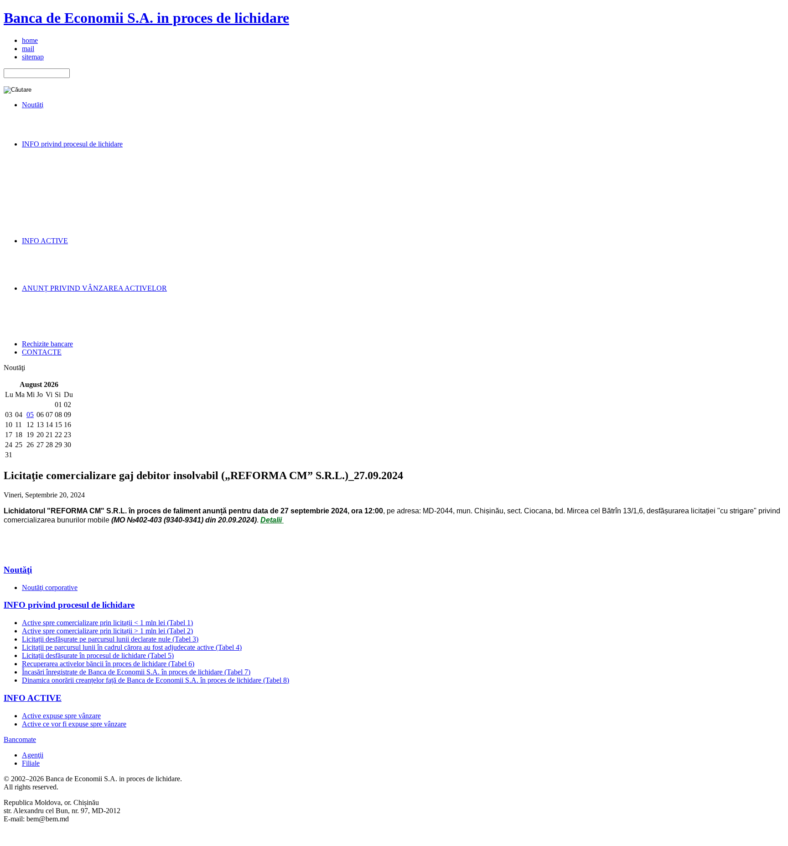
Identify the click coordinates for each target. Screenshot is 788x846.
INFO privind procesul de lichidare (69, 605)
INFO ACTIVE (33, 698)
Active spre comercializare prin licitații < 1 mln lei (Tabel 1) (107, 623)
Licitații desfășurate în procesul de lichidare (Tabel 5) (98, 655)
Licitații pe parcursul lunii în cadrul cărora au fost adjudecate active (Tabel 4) (132, 647)
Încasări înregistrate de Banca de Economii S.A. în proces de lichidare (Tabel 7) (136, 672)
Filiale (31, 763)
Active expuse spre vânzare (61, 716)
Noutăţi (18, 569)
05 (30, 414)
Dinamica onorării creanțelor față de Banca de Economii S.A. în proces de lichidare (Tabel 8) (155, 680)
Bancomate (20, 739)
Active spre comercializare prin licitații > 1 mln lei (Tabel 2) (107, 631)
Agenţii (32, 755)
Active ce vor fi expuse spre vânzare (74, 724)
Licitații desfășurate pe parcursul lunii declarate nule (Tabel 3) (110, 639)
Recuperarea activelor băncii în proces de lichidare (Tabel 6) (108, 664)
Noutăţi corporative (50, 587)
